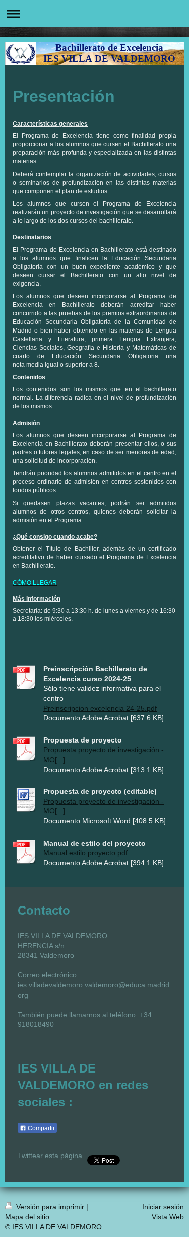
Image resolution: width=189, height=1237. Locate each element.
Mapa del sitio (27, 1217)
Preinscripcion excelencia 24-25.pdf (100, 708)
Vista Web (168, 1217)
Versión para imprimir (50, 1207)
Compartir (40, 1128)
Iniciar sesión (163, 1207)
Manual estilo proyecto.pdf (85, 853)
